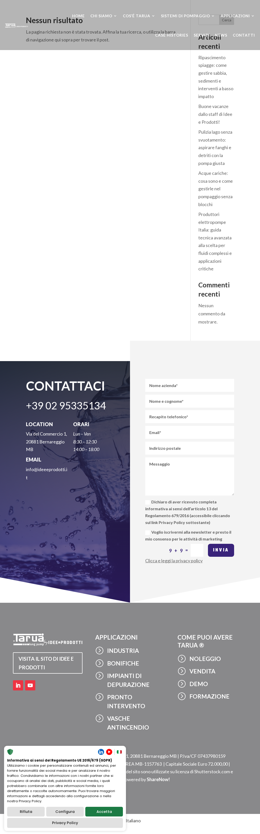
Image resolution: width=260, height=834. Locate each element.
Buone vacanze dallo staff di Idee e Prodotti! (215, 114)
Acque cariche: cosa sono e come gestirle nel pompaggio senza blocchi (215, 188)
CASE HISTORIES (171, 35)
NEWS (221, 35)
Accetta (104, 811)
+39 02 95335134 (66, 405)
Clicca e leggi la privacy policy (174, 560)
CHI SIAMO (101, 15)
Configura (65, 811)
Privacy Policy (65, 822)
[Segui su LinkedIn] (18, 685)
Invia (221, 550)
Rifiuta (26, 811)
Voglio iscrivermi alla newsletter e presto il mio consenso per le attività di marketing (188, 535)
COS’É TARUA (136, 15)
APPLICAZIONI (235, 15)
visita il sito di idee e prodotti (46, 663)
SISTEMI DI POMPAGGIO (185, 15)
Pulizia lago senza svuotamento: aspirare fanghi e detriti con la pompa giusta (215, 147)
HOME (78, 15)
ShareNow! (158, 779)
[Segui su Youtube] (30, 685)
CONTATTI (244, 35)
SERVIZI (201, 35)
